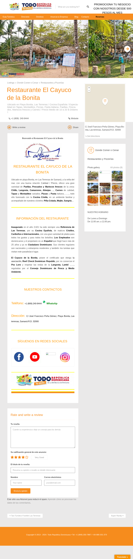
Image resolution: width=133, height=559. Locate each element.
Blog (76, 17)
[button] (106, 102)
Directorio (25, 17)
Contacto (85, 17)
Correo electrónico (52, 477)
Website (74, 118)
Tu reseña (15, 424)
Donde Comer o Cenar (27, 83)
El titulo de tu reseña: (20, 464)
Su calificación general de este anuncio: (29, 452)
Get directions (93, 136)
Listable (72, 538)
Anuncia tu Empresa (59, 17)
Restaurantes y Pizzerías (52, 83)
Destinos (40, 17)
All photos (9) (116, 167)
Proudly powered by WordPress (59, 538)
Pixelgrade (79, 538)
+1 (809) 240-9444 (20, 118)
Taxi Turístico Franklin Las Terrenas (25, 516)
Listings (10, 83)
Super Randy (116, 516)
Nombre (14, 477)
